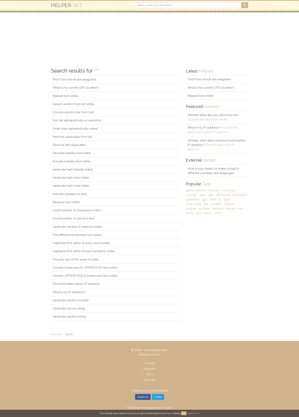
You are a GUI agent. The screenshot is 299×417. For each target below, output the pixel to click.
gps (205, 199)
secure (230, 208)
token (208, 213)
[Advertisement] (155, 40)
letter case (193, 204)
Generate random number (71, 300)
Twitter (158, 397)
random (217, 208)
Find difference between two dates (77, 235)
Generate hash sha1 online (71, 177)
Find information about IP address (76, 283)
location (216, 204)
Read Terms (193, 413)
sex (240, 208)
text (198, 213)
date (202, 195)
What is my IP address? (69, 292)
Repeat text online (65, 96)
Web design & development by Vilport (149, 407)
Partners (150, 368)
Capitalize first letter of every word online (81, 243)
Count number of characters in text (77, 210)
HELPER (66, 5)
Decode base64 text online (72, 153)
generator (193, 199)
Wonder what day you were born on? (213, 117)
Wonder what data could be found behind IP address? (217, 145)
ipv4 (227, 199)
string (189, 213)
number (191, 208)
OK (183, 413)
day (210, 195)
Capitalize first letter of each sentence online (84, 251)
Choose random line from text (73, 112)
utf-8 (217, 213)
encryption (239, 195)
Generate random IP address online (77, 226)
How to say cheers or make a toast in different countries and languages (213, 171)
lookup (229, 204)
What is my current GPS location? (76, 87)
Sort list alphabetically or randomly (77, 120)
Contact (149, 363)
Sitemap (149, 380)
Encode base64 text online (71, 161)
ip (220, 199)
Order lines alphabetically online (75, 128)
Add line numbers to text (70, 194)
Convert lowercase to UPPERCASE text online (85, 267)
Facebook (142, 397)
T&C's (150, 374)
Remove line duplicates (69, 145)
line (206, 204)
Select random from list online (73, 104)
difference (223, 195)
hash (213, 199)
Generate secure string (69, 308)
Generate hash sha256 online (73, 169)
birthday (214, 190)
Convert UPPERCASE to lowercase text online (85, 275)
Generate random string (69, 316)
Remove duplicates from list (72, 136)
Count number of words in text (73, 218)
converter (229, 190)
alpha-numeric (196, 190)
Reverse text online (66, 202)
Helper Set (56, 334)
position (204, 208)
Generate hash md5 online (71, 185)
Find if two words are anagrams (74, 79)
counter (191, 195)
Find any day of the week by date (76, 259)
